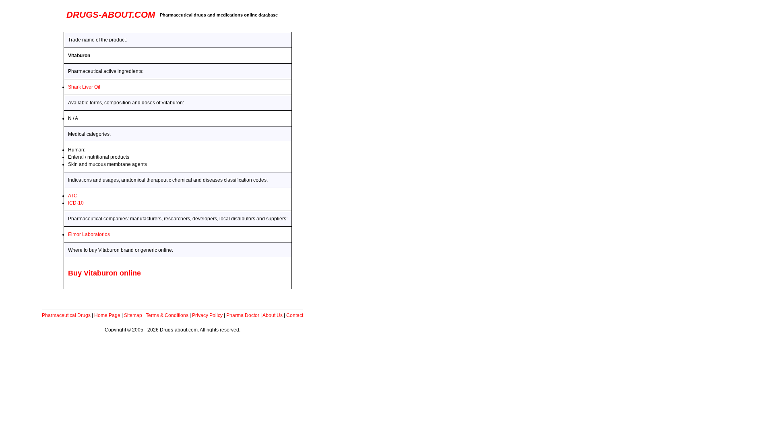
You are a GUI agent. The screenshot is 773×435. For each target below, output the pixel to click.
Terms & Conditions (167, 315)
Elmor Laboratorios (89, 234)
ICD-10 (76, 203)
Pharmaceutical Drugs (66, 315)
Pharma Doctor (242, 315)
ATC (72, 196)
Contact (294, 315)
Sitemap (133, 315)
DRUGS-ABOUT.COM (110, 15)
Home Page (107, 315)
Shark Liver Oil (84, 87)
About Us (272, 315)
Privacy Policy (207, 315)
